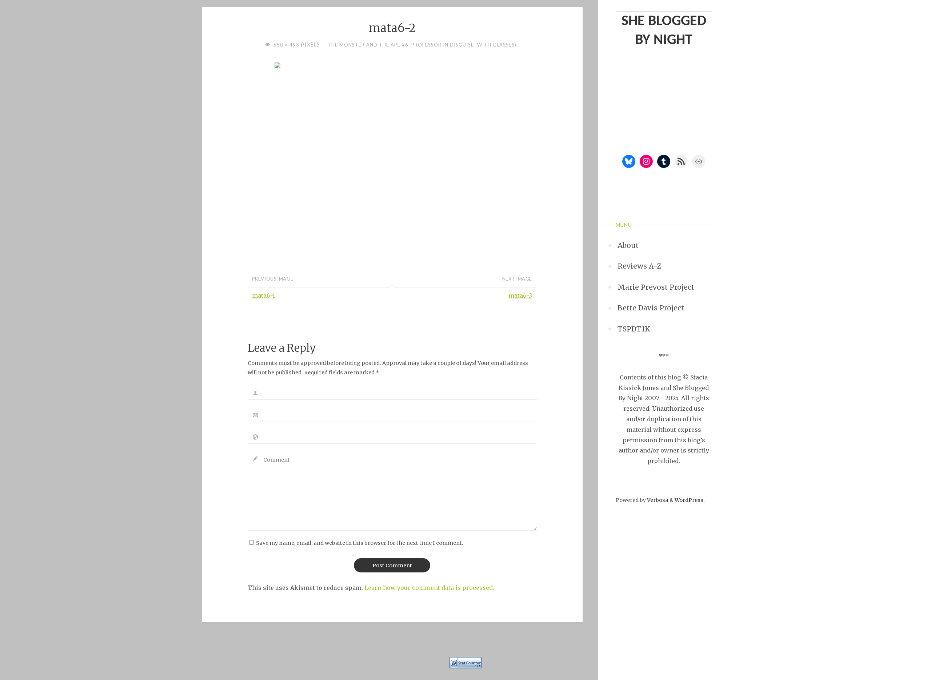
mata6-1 (263, 295)
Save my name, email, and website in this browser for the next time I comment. (359, 543)
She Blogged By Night (664, 31)
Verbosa (657, 500)
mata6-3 (520, 295)
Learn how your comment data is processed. (429, 587)
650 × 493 (287, 45)
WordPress (689, 500)
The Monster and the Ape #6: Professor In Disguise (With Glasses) (422, 45)
